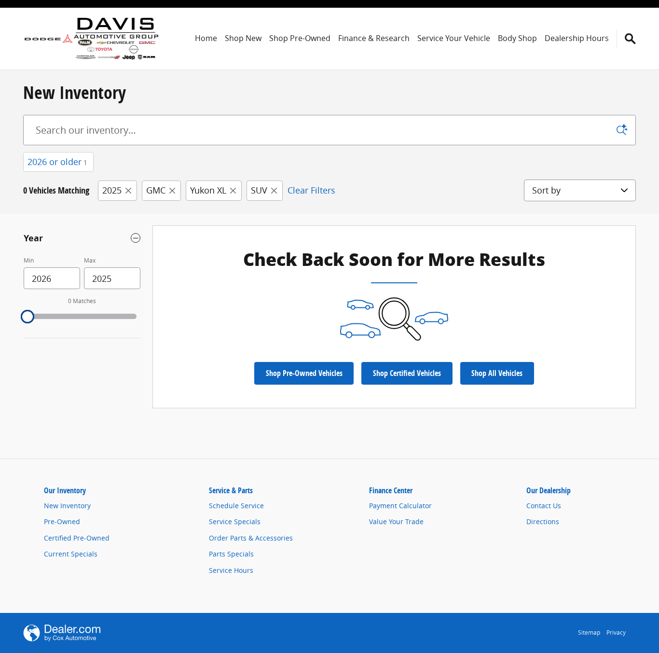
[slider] (27, 316)
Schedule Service (236, 505)
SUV (259, 190)
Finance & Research (374, 38)
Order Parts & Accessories (251, 537)
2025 (112, 190)
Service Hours (231, 570)
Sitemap (589, 632)
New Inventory (67, 505)
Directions (542, 521)
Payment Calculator (400, 505)
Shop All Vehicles (496, 373)
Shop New (243, 38)
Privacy (616, 632)
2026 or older (57, 161)
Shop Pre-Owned (299, 38)
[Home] (48, 38)
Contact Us (543, 505)
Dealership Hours (577, 38)
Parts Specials (231, 553)
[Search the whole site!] (630, 38)
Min (29, 260)
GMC (155, 190)
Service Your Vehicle (453, 38)
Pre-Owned (62, 521)
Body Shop (517, 38)
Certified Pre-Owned (77, 537)
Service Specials (235, 521)
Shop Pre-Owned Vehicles (304, 373)
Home (206, 38)
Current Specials (70, 553)
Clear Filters (311, 190)
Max (90, 260)
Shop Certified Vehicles (407, 373)
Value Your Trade (396, 521)
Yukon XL (208, 190)
